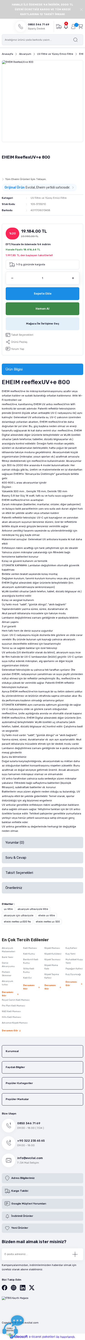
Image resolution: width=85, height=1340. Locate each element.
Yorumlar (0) (14, 842)
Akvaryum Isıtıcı (7, 983)
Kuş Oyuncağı (73, 974)
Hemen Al (42, 308)
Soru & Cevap (15, 858)
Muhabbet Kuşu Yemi (74, 961)
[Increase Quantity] (73, 278)
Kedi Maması (30, 948)
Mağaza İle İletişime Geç (42, 323)
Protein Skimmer (6, 974)
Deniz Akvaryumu (8, 965)
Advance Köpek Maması (15, 1022)
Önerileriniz (13, 888)
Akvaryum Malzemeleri (8, 950)
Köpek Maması (52, 948)
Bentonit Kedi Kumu (30, 961)
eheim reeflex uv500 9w (17, 921)
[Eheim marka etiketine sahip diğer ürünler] (10, 167)
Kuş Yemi (70, 953)
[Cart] (80, 26)
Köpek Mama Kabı (51, 967)
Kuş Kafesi (71, 948)
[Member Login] (73, 26)
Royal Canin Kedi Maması (16, 1000)
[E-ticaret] (42, 1336)
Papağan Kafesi (74, 968)
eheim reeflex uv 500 (48, 921)
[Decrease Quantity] (12, 278)
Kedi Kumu (29, 953)
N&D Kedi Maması (11, 1011)
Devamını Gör (7, 994)
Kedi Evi (27, 977)
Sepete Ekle (42, 293)
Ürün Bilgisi (14, 369)
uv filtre (8, 909)
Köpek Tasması (52, 959)
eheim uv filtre (46, 915)
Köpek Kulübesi (52, 953)
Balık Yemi (7, 957)
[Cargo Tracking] (58, 26)
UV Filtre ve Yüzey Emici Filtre (49, 198)
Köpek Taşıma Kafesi (51, 976)
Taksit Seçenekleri (19, 873)
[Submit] (75, 1254)
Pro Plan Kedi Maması (13, 1005)
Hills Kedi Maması (11, 1017)
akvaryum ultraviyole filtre (33, 909)
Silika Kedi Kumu (28, 970)
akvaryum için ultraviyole (18, 915)
